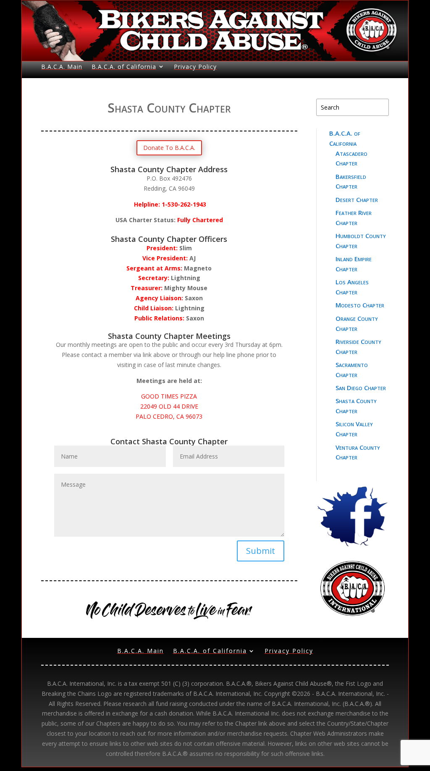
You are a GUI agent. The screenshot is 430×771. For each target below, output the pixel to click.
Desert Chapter (357, 199)
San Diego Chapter (361, 387)
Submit (260, 550)
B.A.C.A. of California (124, 67)
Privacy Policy (195, 67)
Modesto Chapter (360, 305)
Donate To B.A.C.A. (169, 148)
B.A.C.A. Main (61, 67)
